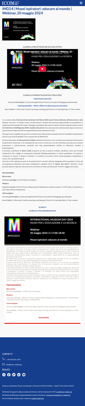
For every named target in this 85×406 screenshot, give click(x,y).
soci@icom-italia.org (64, 392)
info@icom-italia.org (14, 364)
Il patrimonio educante (42, 99)
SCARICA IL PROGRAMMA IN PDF (42, 211)
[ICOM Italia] (10, 3)
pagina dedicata (38, 398)
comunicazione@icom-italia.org (58, 395)
